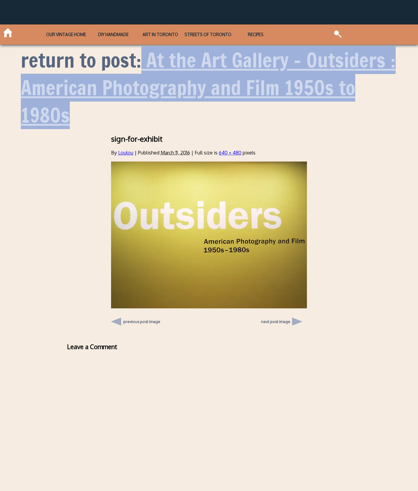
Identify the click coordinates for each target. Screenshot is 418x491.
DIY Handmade (113, 34)
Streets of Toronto (208, 34)
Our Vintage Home (66, 34)
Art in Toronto (160, 34)
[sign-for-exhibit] (209, 306)
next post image (275, 321)
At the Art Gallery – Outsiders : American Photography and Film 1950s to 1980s (208, 87)
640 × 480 (230, 153)
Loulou (125, 153)
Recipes (255, 34)
